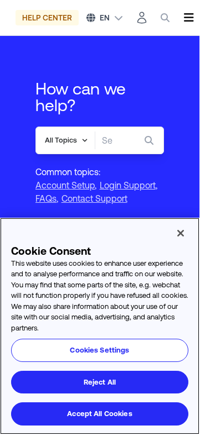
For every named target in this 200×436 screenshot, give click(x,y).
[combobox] (107, 140)
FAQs (46, 198)
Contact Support (94, 198)
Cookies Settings (99, 350)
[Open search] (165, 18)
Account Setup (65, 185)
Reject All (100, 382)
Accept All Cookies (99, 413)
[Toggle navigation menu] (188, 18)
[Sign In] (142, 18)
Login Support (128, 185)
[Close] (180, 233)
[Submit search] (151, 140)
